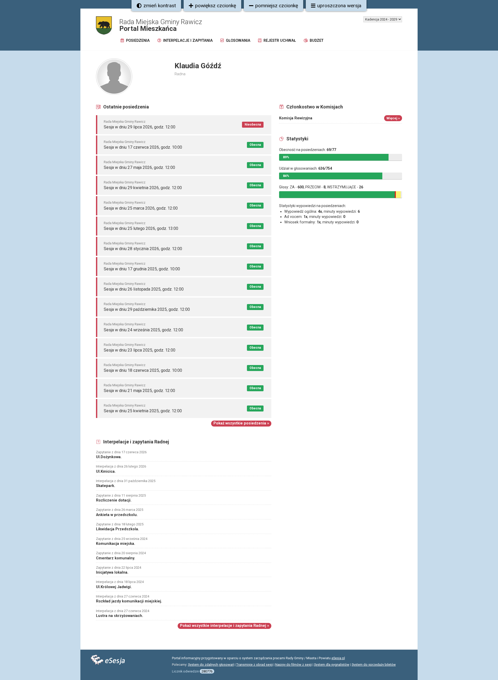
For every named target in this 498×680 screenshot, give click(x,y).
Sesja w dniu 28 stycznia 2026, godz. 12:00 (143, 248)
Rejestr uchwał (279, 40)
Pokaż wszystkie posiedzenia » (241, 423)
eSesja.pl (338, 658)
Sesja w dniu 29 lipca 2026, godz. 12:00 (139, 127)
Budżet (316, 40)
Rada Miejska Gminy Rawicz (125, 121)
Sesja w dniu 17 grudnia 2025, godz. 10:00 (142, 268)
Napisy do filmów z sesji (293, 665)
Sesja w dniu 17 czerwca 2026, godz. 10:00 (143, 147)
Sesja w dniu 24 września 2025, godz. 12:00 (143, 329)
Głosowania (237, 40)
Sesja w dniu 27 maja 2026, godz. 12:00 (139, 167)
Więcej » (393, 118)
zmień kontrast (159, 6)
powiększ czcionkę (215, 6)
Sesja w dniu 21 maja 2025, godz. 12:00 (139, 390)
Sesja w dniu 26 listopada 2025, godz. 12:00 (144, 289)
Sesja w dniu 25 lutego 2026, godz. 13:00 (141, 228)
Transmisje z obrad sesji (254, 665)
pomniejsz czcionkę (276, 6)
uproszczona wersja (339, 6)
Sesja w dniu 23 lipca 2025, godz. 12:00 (139, 350)
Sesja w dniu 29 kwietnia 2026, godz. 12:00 (143, 187)
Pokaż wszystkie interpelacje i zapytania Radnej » (224, 625)
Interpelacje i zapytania (187, 40)
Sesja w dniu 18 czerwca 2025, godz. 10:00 (143, 370)
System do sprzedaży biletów (374, 665)
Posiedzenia (137, 40)
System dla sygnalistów (331, 665)
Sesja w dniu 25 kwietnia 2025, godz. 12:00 (143, 410)
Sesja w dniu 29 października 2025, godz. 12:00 (147, 309)
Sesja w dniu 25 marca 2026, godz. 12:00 (141, 208)
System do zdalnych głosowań (211, 665)
